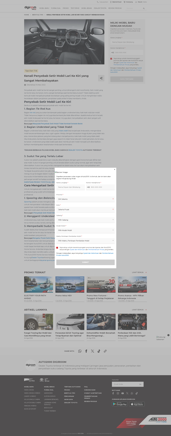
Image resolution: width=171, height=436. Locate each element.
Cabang (59, 215)
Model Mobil (61, 226)
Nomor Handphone (93, 183)
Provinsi (59, 195)
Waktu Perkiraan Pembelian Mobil (69, 236)
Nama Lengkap (62, 183)
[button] (85, 169)
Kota (58, 205)
